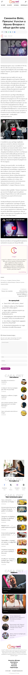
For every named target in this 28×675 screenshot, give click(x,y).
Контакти (14, 662)
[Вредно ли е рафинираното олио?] (22, 527)
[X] (11, 486)
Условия (14, 664)
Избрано (14, 572)
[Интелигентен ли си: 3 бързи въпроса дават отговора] (22, 509)
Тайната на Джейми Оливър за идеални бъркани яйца (8, 518)
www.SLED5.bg (22, 272)
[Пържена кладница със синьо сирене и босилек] (22, 551)
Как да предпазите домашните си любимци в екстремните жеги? (17, 617)
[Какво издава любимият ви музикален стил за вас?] (14, 604)
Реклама (14, 665)
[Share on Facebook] (4, 32)
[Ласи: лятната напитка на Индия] (24, 413)
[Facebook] (4, 486)
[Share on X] (6, 32)
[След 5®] (14, 1)
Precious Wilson (16, 280)
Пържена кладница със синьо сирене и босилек (7, 551)
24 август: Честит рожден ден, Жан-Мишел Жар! (7, 560)
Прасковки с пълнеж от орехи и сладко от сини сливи (8, 542)
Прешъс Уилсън (20, 282)
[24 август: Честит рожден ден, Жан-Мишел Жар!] (24, 390)
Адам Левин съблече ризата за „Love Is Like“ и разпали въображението (13, 312)
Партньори (14, 667)
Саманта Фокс (4, 284)
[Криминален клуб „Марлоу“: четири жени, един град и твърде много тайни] (5, 627)
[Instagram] (17, 486)
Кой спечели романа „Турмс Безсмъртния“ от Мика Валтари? (9, 404)
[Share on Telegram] (12, 32)
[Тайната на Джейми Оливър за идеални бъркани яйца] (22, 518)
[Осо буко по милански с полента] (24, 382)
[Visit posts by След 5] (2, 36)
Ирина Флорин (11, 282)
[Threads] (24, 486)
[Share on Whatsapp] (8, 32)
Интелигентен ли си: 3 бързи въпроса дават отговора (8, 509)
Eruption (9, 280)
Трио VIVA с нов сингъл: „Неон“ (14, 303)
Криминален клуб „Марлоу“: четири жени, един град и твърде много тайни (17, 626)
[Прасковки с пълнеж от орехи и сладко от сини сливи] (22, 542)
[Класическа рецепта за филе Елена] (22, 535)
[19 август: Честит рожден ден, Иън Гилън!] (14, 584)
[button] (2, 1)
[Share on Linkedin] (10, 32)
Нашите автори (14, 660)
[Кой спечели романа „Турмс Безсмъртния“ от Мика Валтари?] (24, 405)
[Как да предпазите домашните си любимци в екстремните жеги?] (5, 618)
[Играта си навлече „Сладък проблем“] (24, 397)
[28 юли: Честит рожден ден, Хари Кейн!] (5, 635)
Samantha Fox (4, 282)
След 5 (5, 35)
